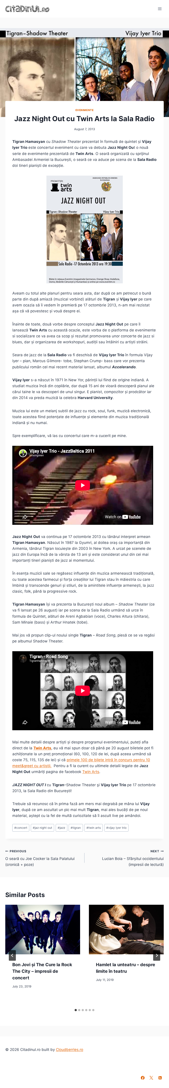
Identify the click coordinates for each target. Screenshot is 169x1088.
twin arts (93, 827)
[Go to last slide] (12, 955)
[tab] (76, 1010)
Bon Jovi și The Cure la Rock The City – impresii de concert (42, 971)
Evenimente (84, 110)
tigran (76, 827)
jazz (61, 827)
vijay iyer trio (116, 827)
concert (20, 827)
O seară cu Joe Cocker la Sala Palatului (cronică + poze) (40, 858)
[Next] (156, 955)
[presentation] (42, 930)
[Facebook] (143, 1077)
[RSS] (160, 1077)
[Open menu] (160, 8)
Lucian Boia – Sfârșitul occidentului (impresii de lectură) (133, 858)
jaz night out (42, 827)
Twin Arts (42, 748)
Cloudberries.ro (69, 1049)
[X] (151, 1077)
